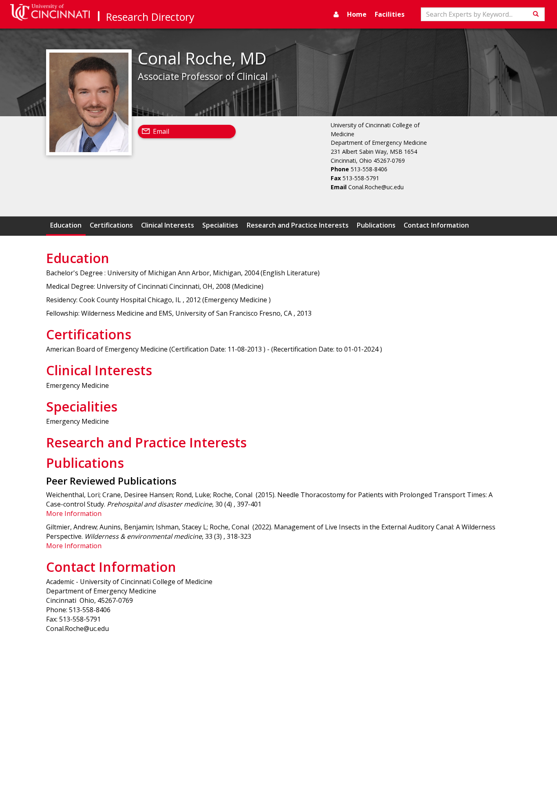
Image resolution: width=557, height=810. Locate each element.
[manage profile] (336, 14)
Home (357, 14)
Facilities (389, 14)
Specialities (220, 225)
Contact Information (436, 225)
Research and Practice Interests (298, 225)
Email (161, 131)
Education (66, 225)
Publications (376, 225)
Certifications (111, 225)
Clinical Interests (167, 225)
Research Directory (150, 17)
